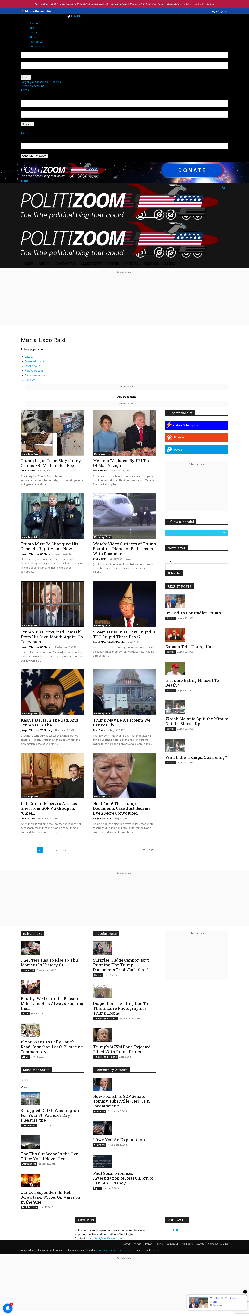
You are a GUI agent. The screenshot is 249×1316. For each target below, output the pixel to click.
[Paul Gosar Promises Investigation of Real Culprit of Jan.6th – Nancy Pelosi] (124, 1161)
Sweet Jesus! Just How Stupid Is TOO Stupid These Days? (124, 634)
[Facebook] (72, 16)
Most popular (33, 366)
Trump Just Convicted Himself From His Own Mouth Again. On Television (52, 636)
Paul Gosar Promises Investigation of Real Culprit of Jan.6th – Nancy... (123, 1178)
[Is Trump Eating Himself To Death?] (196, 668)
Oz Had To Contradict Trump (193, 613)
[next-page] (73, 850)
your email (27, 109)
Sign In (33, 23)
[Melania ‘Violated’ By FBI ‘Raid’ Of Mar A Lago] (124, 433)
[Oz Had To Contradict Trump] (196, 601)
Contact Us (65, 263)
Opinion (131, 263)
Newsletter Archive (218, 1243)
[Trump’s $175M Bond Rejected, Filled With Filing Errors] (124, 1035)
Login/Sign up (219, 11)
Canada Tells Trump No (188, 646)
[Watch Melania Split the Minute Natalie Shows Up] (196, 707)
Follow (221, 532)
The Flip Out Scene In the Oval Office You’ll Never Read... (50, 1156)
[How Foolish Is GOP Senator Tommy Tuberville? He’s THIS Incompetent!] (124, 1084)
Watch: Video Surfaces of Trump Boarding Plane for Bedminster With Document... (124, 548)
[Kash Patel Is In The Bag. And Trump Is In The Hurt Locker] (52, 692)
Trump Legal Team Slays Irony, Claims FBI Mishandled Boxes (51, 463)
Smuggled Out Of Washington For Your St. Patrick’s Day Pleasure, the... (50, 1115)
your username (30, 60)
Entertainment (29, 1125)
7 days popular (34, 370)
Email (168, 561)
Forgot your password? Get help (41, 82)
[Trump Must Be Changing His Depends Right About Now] (52, 516)
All (26, 1080)
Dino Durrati (28, 470)
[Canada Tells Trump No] (196, 635)
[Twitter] (75, 16)
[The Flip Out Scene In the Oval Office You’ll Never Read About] (52, 1142)
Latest (29, 356)
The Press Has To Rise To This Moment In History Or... (50, 962)
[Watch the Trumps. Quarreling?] (196, 745)
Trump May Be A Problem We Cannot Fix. (121, 722)
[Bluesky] (69, 16)
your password (30, 73)
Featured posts (34, 361)
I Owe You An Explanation (119, 1139)
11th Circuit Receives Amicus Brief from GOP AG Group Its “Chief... (49, 808)
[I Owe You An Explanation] (124, 1128)
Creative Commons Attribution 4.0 (116, 1250)
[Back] (86, 16)
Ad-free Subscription (38, 11)
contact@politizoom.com (106, 1238)
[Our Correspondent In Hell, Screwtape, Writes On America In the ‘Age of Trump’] (52, 1180)
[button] (223, 188)
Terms (25, 90)
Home (28, 263)
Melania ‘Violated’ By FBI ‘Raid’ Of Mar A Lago (123, 463)
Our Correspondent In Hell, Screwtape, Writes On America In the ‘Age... (50, 1197)
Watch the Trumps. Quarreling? (196, 757)
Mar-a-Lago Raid (30, 454)
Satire (113, 263)
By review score (35, 375)
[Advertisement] (124, 302)
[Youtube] (78, 16)
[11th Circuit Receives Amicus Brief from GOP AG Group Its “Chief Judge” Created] (52, 775)
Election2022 (28, 970)
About (44, 263)
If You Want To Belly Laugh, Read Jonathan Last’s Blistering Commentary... (52, 1046)
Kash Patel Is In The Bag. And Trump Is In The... (49, 722)
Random (30, 380)
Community (91, 263)
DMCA (148, 1243)
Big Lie (25, 1013)
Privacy (137, 1243)
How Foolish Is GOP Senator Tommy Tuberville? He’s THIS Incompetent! (121, 1101)
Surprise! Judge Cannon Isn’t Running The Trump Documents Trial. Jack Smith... (123, 964)
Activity (200, 1243)
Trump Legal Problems (105, 1018)
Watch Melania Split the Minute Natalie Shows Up (196, 721)
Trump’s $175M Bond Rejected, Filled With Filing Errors (122, 1049)
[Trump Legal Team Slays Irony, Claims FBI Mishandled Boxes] (52, 433)
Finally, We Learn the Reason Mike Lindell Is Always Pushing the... (52, 1003)
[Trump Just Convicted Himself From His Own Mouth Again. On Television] (52, 604)
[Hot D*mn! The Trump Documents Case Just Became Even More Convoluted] (124, 775)
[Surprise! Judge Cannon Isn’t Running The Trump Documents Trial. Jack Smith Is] (124, 948)
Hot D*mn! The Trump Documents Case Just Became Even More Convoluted (122, 808)
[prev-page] (24, 850)
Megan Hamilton (102, 818)
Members (187, 1243)
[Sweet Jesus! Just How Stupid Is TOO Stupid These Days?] (124, 604)
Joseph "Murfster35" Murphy (37, 553)
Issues (169, 263)
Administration (29, 1207)
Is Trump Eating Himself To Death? (192, 682)
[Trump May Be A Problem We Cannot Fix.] (124, 692)
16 (64, 850)
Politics (151, 263)
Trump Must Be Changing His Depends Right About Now (49, 546)
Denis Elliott (100, 470)
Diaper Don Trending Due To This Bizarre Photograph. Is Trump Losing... (120, 1008)
